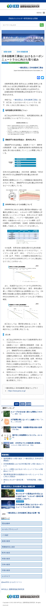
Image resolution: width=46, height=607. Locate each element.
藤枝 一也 (18, 414)
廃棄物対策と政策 (8, 547)
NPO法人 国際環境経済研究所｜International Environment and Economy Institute (22, 6)
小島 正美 (18, 421)
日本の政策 (6, 564)
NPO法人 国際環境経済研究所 (12, 589)
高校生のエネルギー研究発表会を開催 (23, 18)
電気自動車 (6, 523)
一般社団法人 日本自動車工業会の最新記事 (18, 486)
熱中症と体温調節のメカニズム (24, 435)
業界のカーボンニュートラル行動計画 (18, 62)
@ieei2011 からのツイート (11, 582)
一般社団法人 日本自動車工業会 (31, 68)
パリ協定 (5, 535)
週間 (16, 404)
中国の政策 (6, 570)
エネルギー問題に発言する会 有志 (22, 445)
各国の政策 (8, 52)
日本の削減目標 (22, 52)
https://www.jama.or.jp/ (17, 391)
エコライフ (6, 576)
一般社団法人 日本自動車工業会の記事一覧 (23, 513)
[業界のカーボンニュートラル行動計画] (23, 37)
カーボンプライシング (10, 529)
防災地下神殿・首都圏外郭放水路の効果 (26, 427)
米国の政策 (6, 559)
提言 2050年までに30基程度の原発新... (26, 443)
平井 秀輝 (15, 429)
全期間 (28, 404)
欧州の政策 (6, 553)
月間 (22, 404)
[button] (39, 13)
